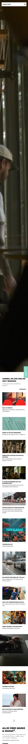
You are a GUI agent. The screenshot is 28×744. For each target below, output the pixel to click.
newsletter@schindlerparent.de (10, 740)
